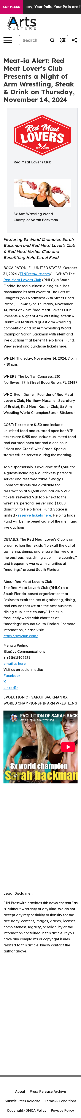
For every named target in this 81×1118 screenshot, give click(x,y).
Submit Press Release (22, 1101)
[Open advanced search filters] (62, 40)
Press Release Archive (48, 1091)
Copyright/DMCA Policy (26, 1110)
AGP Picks (11, 7)
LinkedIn (10, 688)
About (20, 1091)
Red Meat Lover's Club (22, 280)
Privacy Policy (62, 1110)
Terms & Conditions (60, 1101)
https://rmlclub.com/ (20, 636)
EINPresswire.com (35, 274)
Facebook (12, 675)
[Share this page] (74, 40)
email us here (14, 663)
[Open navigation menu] (7, 40)
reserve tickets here (34, 515)
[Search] (52, 40)
